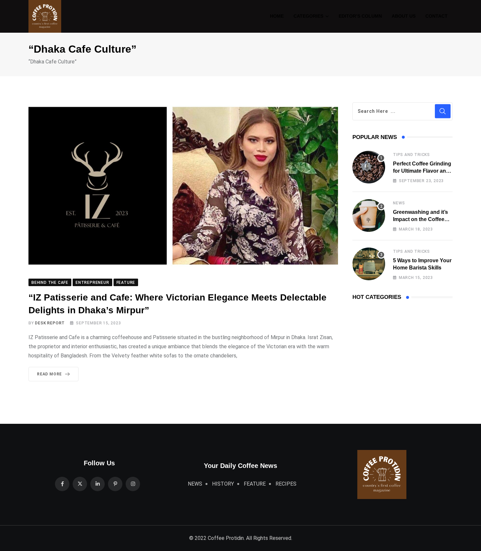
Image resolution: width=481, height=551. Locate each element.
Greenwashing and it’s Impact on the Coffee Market (420, 219)
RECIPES (286, 484)
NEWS (399, 203)
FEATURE (255, 484)
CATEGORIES (308, 16)
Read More (49, 374)
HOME (277, 16)
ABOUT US (404, 16)
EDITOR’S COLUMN (360, 16)
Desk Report (50, 323)
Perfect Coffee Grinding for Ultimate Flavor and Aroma (422, 171)
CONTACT (436, 16)
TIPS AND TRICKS (411, 154)
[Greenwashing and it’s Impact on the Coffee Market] (368, 215)
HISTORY (223, 484)
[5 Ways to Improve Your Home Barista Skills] (368, 264)
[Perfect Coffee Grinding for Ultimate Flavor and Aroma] (368, 167)
